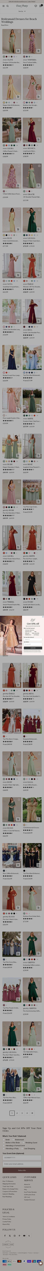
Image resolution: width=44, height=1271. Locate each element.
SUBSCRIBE (33, 647)
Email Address (26, 641)
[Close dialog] (43, 616)
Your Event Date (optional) (29, 637)
